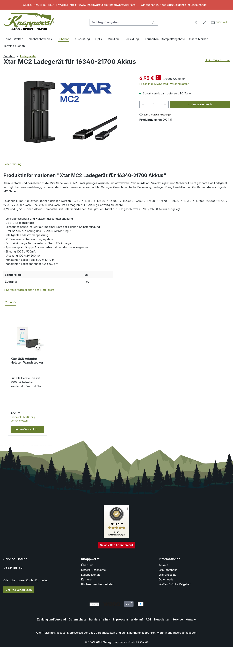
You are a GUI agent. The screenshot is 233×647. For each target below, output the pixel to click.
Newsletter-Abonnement (116, 545)
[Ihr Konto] (205, 22)
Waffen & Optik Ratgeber (175, 584)
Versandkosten (105, 632)
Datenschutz (77, 619)
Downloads (166, 579)
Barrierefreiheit (99, 619)
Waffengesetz (167, 574)
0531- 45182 (13, 568)
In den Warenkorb (200, 104)
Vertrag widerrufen (19, 590)
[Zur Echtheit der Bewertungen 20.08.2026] (116, 537)
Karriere (86, 579)
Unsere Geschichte (93, 570)
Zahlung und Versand (51, 619)
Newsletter (162, 619)
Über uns (87, 565)
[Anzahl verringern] (143, 104)
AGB (148, 619)
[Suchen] (154, 22)
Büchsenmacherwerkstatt (97, 584)
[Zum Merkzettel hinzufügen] (38, 348)
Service (177, 619)
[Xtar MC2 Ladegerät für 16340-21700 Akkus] (68, 111)
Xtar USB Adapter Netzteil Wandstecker (27, 360)
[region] (116, 5)
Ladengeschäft (90, 574)
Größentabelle (168, 570)
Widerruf (137, 619)
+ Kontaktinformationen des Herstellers (28, 290)
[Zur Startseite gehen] (29, 21)
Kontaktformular (36, 580)
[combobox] (120, 22)
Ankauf (163, 565)
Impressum (120, 619)
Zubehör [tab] (10, 302)
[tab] (12, 164)
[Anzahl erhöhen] (165, 104)
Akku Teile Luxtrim (217, 60)
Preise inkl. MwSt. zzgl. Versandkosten (164, 84)
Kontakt (191, 619)
